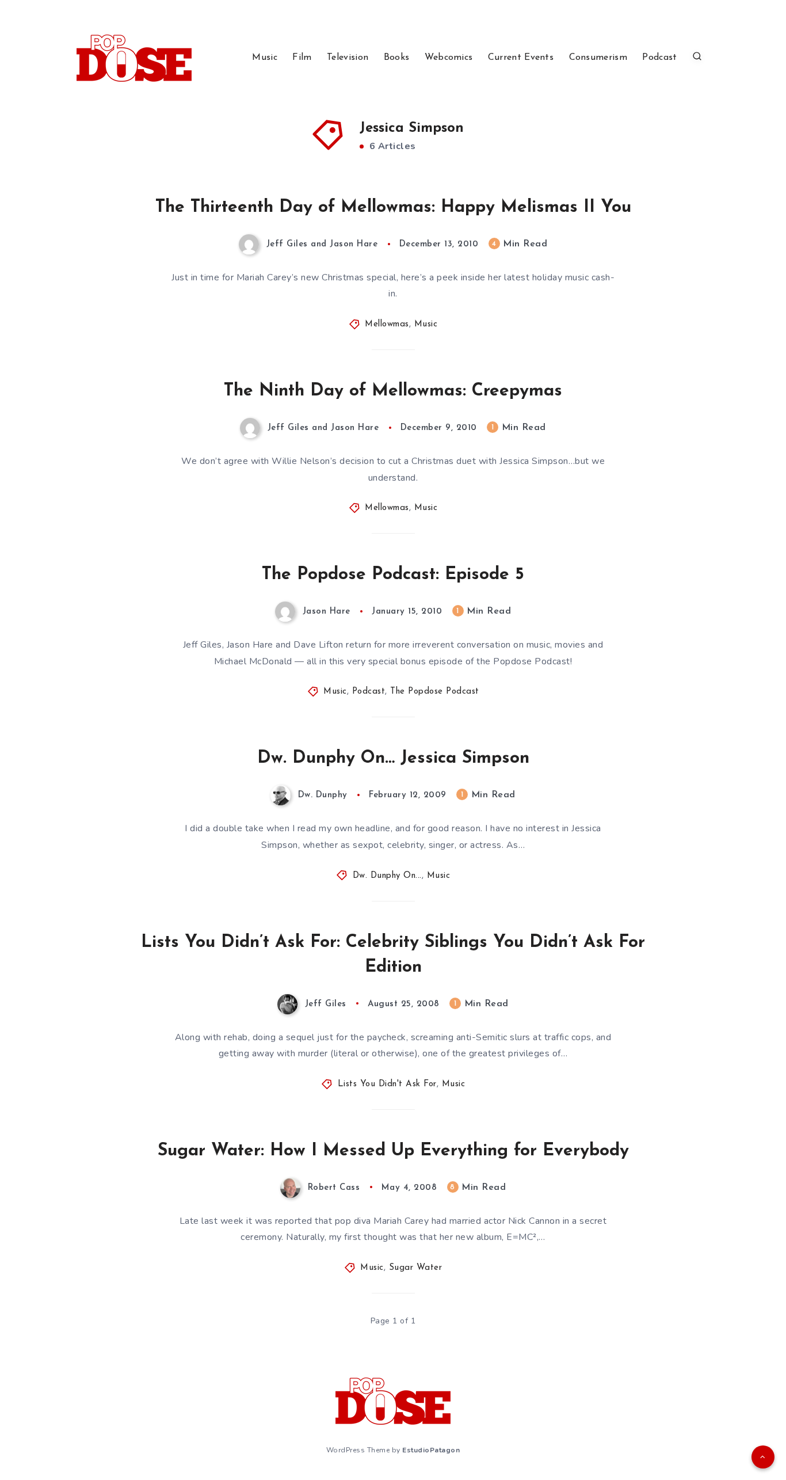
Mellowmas (387, 324)
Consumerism (598, 57)
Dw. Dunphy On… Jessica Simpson (393, 758)
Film (301, 57)
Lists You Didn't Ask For (387, 1084)
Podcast (659, 57)
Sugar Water (415, 1268)
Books (397, 57)
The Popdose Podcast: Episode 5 (393, 575)
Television (347, 57)
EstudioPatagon (431, 1450)
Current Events (521, 57)
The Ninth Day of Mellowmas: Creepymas (393, 391)
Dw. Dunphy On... (387, 876)
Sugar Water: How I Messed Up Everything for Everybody (393, 1151)
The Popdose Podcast (434, 691)
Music (264, 57)
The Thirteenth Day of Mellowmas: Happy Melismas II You (393, 207)
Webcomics (449, 57)
